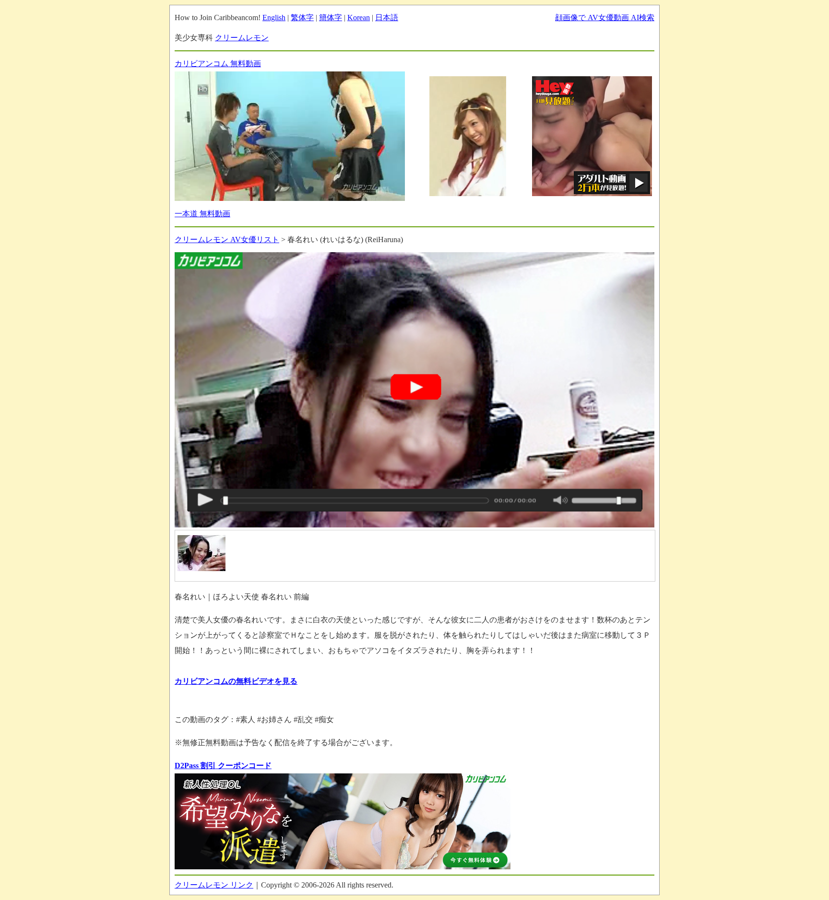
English (273, 17)
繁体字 (302, 17)
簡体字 (330, 17)
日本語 (386, 17)
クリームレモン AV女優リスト (227, 239)
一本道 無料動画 (202, 214)
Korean (358, 17)
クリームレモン (242, 38)
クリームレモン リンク (214, 885)
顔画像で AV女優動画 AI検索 (604, 17)
